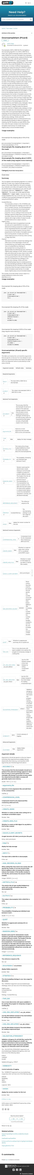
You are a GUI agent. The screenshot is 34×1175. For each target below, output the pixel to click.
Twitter (5, 1110)
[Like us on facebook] (17, 1170)
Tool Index (9, 28)
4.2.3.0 (15, 28)
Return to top (7, 1099)
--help (4, 438)
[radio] (12, 1119)
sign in (7, 1159)
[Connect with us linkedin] (20, 1170)
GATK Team (10, 43)
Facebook (3, 1110)
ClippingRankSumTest (8, 1145)
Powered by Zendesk (27, 1173)
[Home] (7, 2)
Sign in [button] (29, 2)
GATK (3, 28)
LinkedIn (8, 1110)
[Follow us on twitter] (14, 1170)
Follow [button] (5, 40)
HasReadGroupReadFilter (9, 1138)
